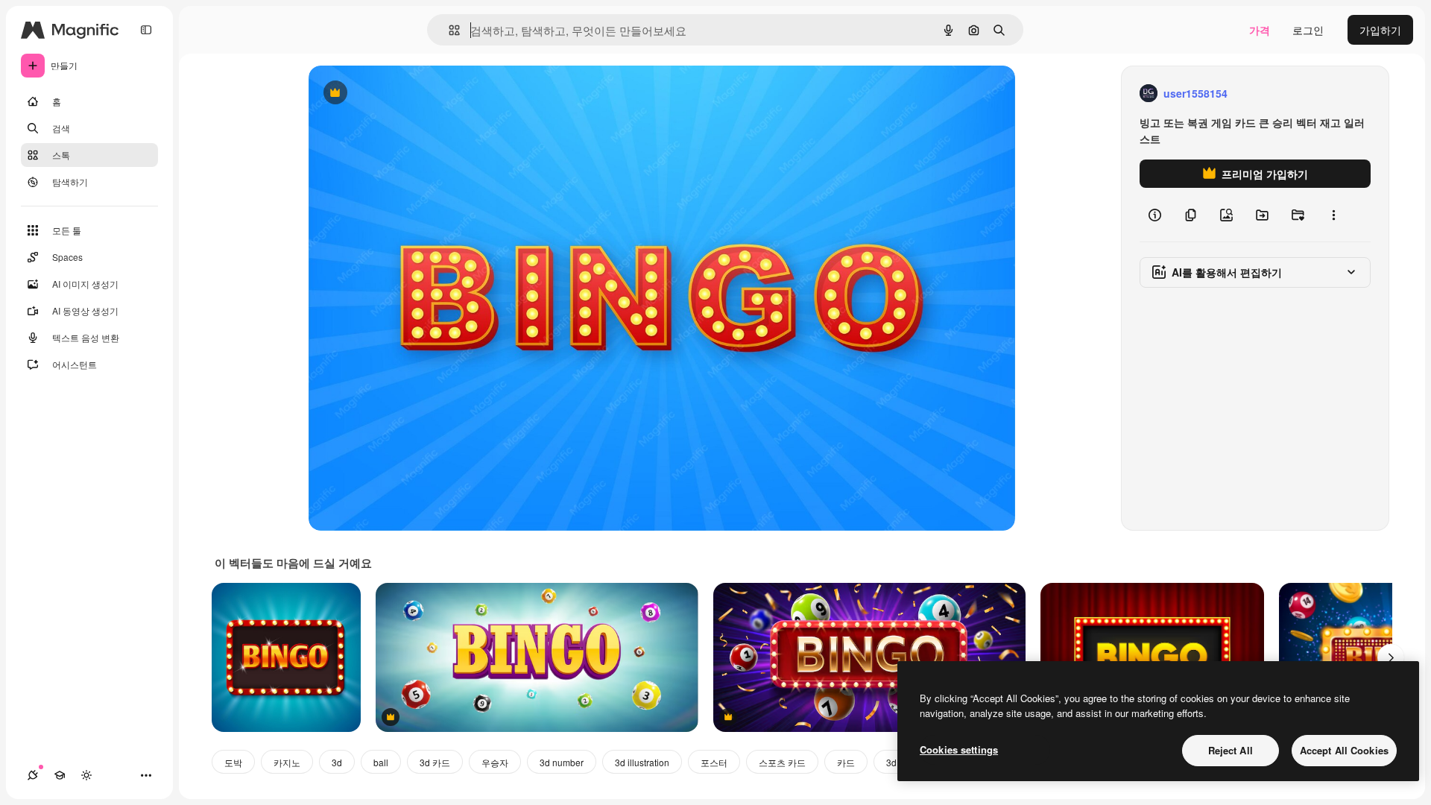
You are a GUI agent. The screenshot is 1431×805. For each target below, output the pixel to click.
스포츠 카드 (782, 762)
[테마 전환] (86, 775)
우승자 (494, 762)
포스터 (714, 762)
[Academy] (60, 775)
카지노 (287, 762)
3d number (562, 762)
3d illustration (642, 762)
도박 (233, 762)
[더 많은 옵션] (1333, 215)
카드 (846, 762)
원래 (394, 93)
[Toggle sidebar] (146, 30)
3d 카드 (435, 762)
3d (337, 762)
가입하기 (1380, 29)
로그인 (1308, 29)
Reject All (1230, 750)
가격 (1259, 29)
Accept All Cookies (1344, 750)
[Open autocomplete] (448, 30)
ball (380, 762)
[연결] (33, 775)
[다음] (1390, 657)
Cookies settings (959, 749)
